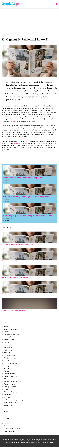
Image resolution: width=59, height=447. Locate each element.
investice (13, 121)
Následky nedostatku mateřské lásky (16, 277)
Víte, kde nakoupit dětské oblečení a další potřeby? (21, 244)
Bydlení (4, 218)
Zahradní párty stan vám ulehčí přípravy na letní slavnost (28, 215)
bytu (28, 82)
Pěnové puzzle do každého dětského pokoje (22, 178)
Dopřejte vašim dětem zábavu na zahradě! (18, 261)
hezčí (30, 117)
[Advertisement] (29, 20)
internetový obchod (20, 143)
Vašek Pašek (6, 294)
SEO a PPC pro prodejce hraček (13, 310)
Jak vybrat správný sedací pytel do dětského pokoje (26, 196)
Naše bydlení (54, 159)
